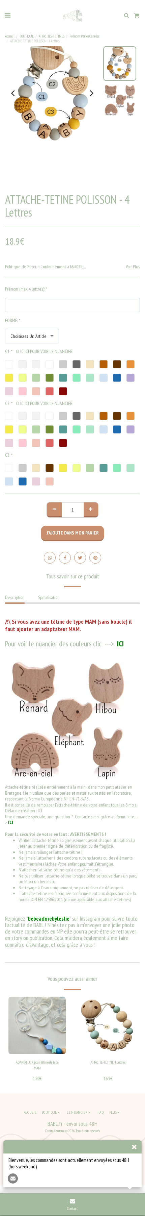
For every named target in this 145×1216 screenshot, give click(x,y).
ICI (120, 643)
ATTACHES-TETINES (51, 36)
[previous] (13, 93)
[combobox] (32, 336)
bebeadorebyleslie (48, 918)
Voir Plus (133, 267)
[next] (91, 93)
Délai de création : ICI (23, 811)
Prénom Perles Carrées (84, 36)
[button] (7, 15)
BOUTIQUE (27, 36)
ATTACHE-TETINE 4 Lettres (108, 1062)
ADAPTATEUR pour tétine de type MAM (37, 1065)
